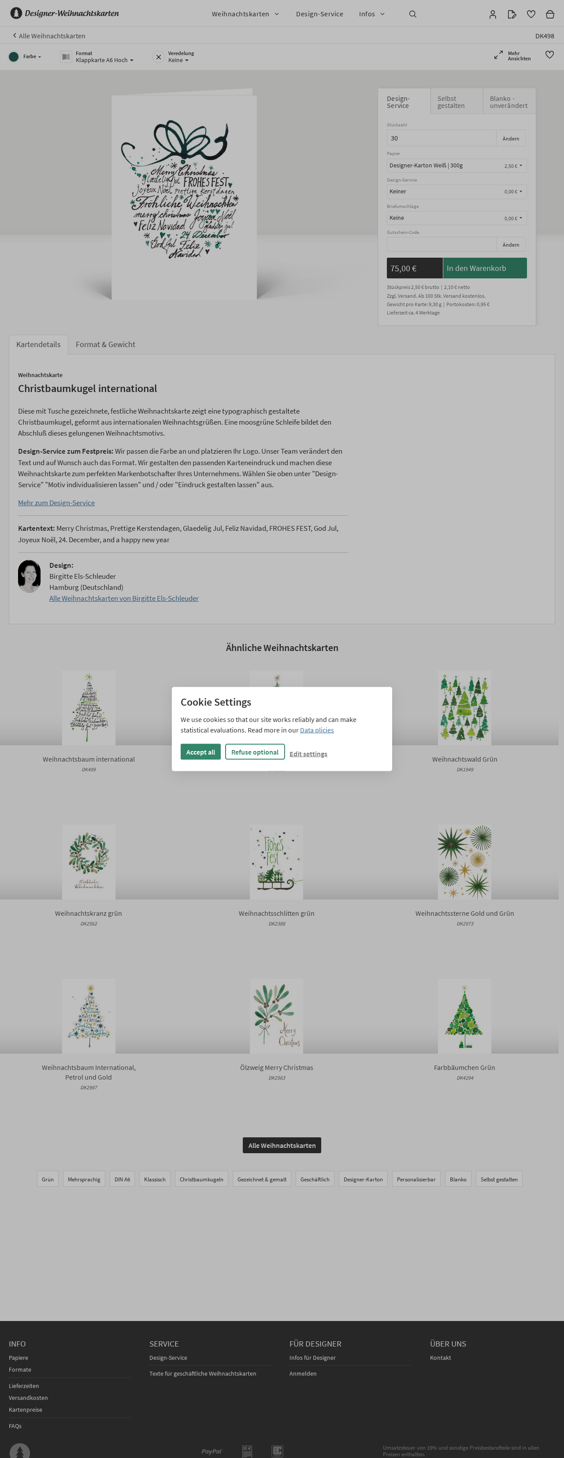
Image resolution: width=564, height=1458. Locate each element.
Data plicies (317, 729)
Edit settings (308, 753)
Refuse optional (254, 751)
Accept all (200, 751)
